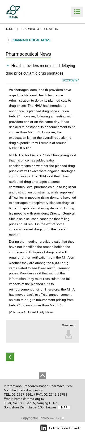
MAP (64, 407)
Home (9, 29)
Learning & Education (39, 29)
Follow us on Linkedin (65, 428)
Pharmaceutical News (31, 40)
